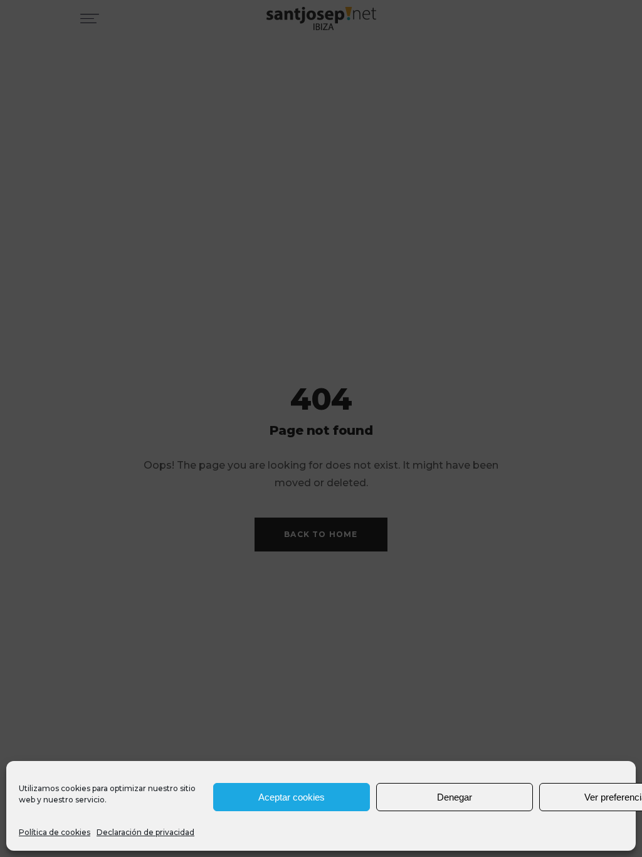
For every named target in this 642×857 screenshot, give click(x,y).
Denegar (454, 797)
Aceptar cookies (291, 797)
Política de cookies (54, 832)
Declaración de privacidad (145, 832)
